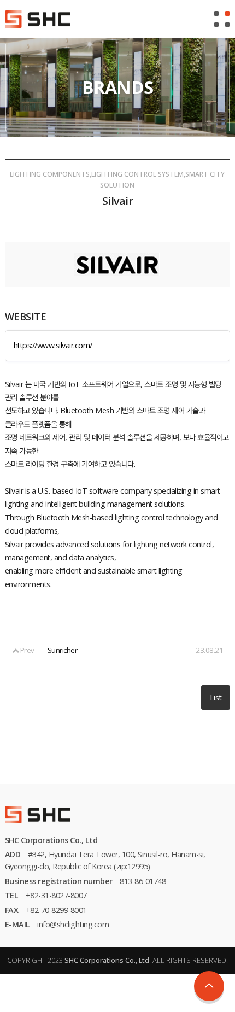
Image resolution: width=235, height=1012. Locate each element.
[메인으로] (38, 18)
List (216, 697)
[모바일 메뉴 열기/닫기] (222, 19)
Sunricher (63, 650)
